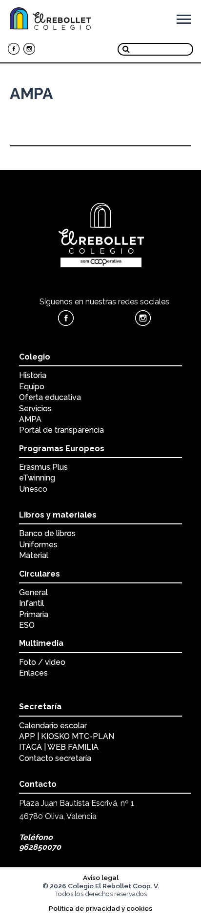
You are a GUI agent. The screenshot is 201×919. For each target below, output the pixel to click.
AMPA (30, 419)
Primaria (33, 614)
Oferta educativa (50, 397)
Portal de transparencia (61, 430)
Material (33, 555)
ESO (27, 625)
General (33, 592)
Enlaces (33, 673)
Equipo (31, 386)
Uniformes (38, 544)
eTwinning (37, 477)
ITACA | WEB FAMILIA (59, 747)
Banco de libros (47, 533)
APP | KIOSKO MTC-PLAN (66, 736)
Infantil (31, 603)
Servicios (35, 408)
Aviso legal (101, 877)
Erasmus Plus (43, 467)
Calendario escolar (53, 725)
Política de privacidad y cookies (100, 908)
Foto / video (42, 662)
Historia (32, 375)
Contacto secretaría (55, 758)
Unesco (33, 489)
